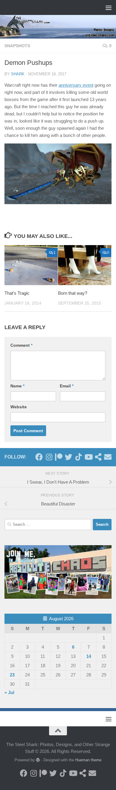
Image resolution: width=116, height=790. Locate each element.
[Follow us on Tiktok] (78, 457)
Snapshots (17, 45)
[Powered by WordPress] (38, 760)
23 (12, 674)
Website (18, 406)
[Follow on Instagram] (49, 457)
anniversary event (76, 85)
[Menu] (108, 7)
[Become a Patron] (58, 457)
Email (66, 385)
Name (17, 385)
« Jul (9, 692)
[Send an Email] (108, 457)
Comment (21, 345)
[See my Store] (98, 457)
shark (17, 74)
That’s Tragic (16, 293)
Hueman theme (88, 760)
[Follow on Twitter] (68, 457)
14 (88, 656)
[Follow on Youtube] (88, 457)
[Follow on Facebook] (39, 457)
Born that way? (72, 293)
